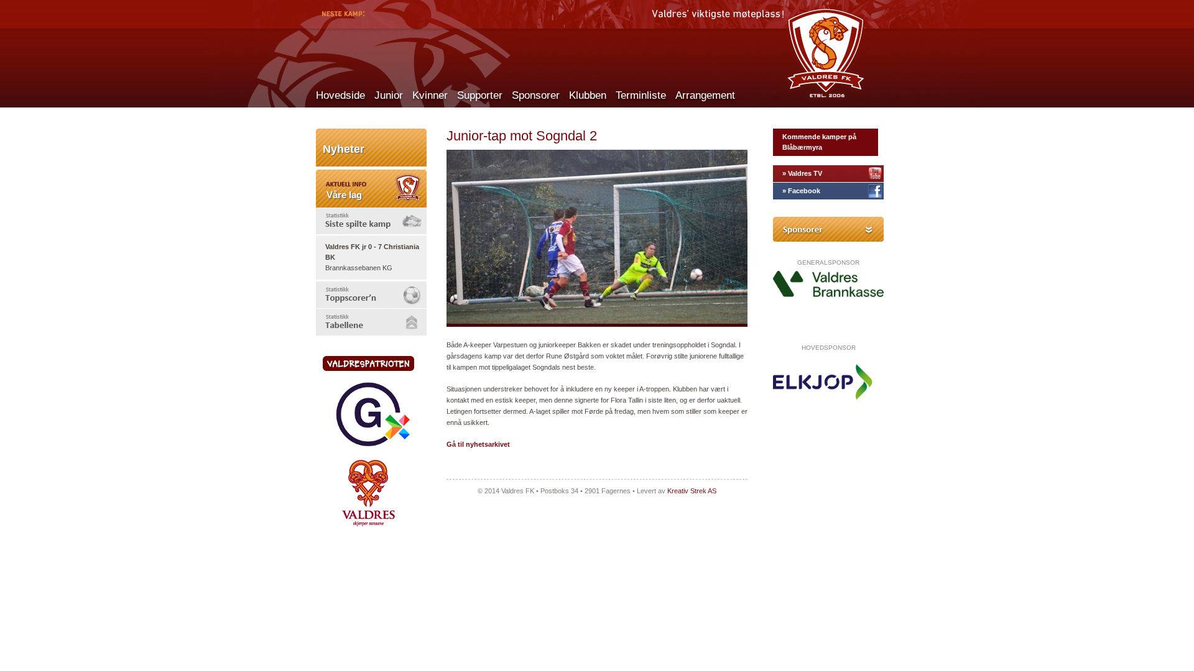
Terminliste (641, 95)
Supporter (479, 95)
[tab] (371, 221)
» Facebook (801, 190)
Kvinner (430, 95)
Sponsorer (536, 95)
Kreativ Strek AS (691, 491)
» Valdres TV (802, 173)
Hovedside (340, 95)
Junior (388, 95)
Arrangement (705, 95)
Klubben (587, 95)
